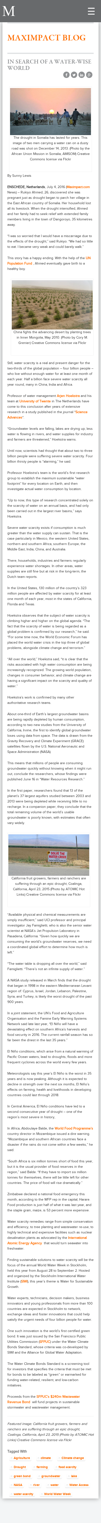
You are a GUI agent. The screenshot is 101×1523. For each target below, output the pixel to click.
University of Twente (35, 401)
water (54, 1485)
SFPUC (44, 1342)
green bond (22, 1476)
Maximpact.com (78, 187)
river (36, 1485)
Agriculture (22, 1458)
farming (42, 1467)
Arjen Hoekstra (69, 396)
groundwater (50, 1476)
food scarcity (67, 1467)
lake (74, 1476)
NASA (18, 1485)
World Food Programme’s (74, 1128)
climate (46, 1458)
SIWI (24, 1281)
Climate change (73, 1458)
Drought (20, 1467)
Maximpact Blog (46, 38)
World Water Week (57, 1494)
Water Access (78, 1485)
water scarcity (23, 1494)
